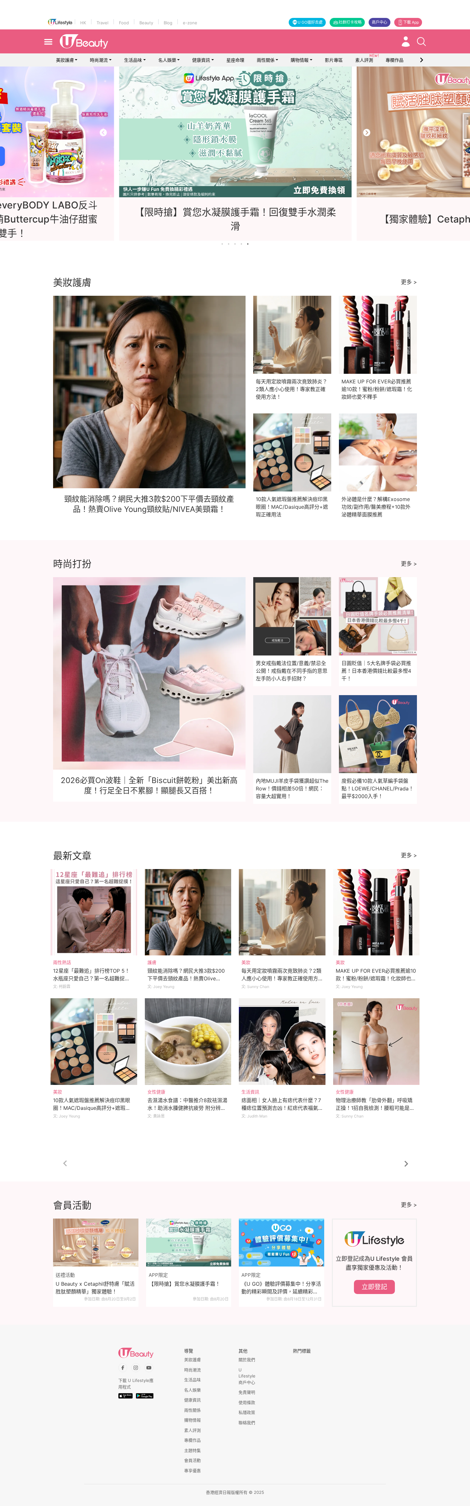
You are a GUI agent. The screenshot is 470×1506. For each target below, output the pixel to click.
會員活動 (192, 1460)
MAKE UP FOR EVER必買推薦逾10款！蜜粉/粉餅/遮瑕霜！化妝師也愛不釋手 (376, 389)
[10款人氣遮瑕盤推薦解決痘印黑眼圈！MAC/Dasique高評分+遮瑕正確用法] (94, 1041)
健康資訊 (201, 60)
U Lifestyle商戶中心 (247, 1376)
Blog (168, 22)
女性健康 (156, 1091)
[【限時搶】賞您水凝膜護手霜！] (188, 1243)
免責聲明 (247, 1392)
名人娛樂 (167, 60)
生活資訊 (250, 1091)
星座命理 (235, 60)
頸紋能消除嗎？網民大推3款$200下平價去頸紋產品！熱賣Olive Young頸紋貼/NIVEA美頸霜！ (186, 978)
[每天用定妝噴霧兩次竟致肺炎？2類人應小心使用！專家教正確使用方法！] (282, 912)
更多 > (409, 282)
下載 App (411, 22)
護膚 (151, 962)
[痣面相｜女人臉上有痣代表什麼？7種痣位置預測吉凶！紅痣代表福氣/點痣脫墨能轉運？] (282, 1041)
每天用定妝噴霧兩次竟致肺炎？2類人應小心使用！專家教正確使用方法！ (291, 389)
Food (124, 22)
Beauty (146, 22)
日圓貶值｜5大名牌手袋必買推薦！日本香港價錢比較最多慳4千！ (376, 671)
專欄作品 (192, 1440)
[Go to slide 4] (241, 244)
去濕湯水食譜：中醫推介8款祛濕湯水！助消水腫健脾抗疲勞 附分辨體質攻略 (187, 1108)
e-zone (190, 22)
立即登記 (374, 1287)
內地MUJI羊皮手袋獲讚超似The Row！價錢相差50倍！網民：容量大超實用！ (292, 788)
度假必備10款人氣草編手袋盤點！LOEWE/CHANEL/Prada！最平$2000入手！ (377, 788)
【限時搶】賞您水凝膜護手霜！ (184, 1284)
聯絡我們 (247, 1422)
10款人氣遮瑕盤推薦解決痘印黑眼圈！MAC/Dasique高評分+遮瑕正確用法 (292, 507)
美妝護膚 (65, 60)
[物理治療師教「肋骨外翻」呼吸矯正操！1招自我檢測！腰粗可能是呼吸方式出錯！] (376, 1041)
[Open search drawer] (421, 41)
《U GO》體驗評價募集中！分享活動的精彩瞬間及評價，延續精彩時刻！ (281, 1288)
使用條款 (247, 1402)
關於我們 (247, 1359)
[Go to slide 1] (222, 244)
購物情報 (300, 60)
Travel (102, 22)
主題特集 (192, 1450)
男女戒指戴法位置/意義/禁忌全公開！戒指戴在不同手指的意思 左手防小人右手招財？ (291, 671)
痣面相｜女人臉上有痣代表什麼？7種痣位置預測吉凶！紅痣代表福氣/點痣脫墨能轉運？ (281, 1108)
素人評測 (192, 1430)
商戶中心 (379, 22)
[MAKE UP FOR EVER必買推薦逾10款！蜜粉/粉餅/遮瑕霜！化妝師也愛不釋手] (376, 912)
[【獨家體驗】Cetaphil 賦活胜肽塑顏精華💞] (235, 132)
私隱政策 (247, 1412)
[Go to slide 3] (235, 244)
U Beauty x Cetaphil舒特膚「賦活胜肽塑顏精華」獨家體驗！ (95, 1288)
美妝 (245, 962)
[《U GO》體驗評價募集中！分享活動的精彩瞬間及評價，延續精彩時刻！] (281, 1243)
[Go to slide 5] (247, 244)
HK (83, 22)
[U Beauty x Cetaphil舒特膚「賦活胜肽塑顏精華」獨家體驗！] (95, 1243)
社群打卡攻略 (350, 22)
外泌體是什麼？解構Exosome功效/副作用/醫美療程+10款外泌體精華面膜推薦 (376, 507)
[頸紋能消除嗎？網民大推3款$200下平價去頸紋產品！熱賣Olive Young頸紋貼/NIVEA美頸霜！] (188, 912)
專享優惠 (192, 1470)
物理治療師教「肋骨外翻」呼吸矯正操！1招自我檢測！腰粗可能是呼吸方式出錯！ (375, 1108)
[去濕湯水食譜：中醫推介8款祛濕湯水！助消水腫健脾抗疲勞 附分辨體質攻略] (188, 1041)
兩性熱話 (62, 962)
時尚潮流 (99, 60)
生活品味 (133, 60)
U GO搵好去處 (310, 22)
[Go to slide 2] (228, 244)
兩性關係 (266, 60)
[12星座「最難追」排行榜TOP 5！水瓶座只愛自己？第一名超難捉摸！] (94, 912)
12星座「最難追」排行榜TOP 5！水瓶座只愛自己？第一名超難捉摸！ (91, 978)
